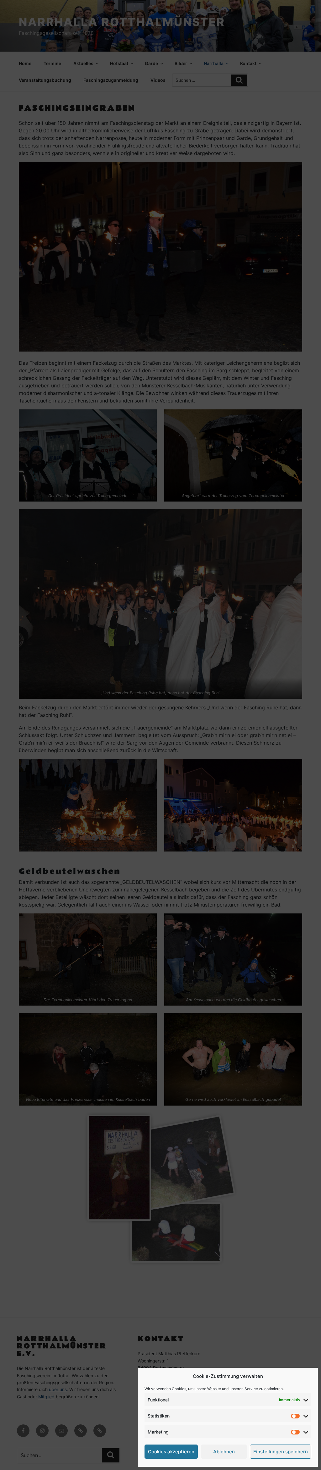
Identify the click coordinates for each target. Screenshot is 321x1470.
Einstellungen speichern (280, 1452)
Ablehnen (224, 1452)
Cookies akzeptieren (171, 1452)
